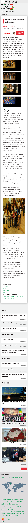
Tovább (24, 469)
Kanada (12, 504)
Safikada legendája (7, 369)
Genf (14, 502)
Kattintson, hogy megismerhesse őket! (12, 477)
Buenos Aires (13, 515)
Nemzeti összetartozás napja (10, 443)
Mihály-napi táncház (9, 298)
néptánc (4, 507)
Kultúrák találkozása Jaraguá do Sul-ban (13, 322)
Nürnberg (17, 511)
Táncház (5, 287)
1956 (2, 515)
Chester (3, 513)
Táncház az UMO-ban (8, 339)
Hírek (11, 26)
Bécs (19, 506)
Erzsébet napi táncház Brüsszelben (13, 296)
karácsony (10, 509)
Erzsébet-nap (7, 290)
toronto (19, 502)
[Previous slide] (4, 110)
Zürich (7, 515)
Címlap (5, 26)
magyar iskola (12, 507)
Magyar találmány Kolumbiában (11, 363)
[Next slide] (7, 110)
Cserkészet (15, 513)
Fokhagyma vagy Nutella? (9, 345)
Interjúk (4, 462)
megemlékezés (18, 499)
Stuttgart (21, 513)
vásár (4, 292)
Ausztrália (3, 499)
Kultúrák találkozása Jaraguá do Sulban (13, 423)
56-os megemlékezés (7, 511)
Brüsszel (5, 288)
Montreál (3, 509)
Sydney (3, 502)
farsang (9, 513)
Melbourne (5, 504)
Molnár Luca (7, 33)
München (10, 499)
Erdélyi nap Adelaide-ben (9, 328)
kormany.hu (8, 520)
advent (18, 504)
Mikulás (22, 511)
